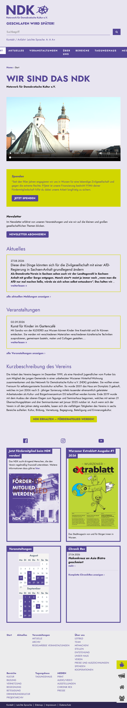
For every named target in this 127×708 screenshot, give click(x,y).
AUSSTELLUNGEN (66, 683)
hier (38, 468)
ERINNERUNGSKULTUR (18, 694)
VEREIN (79, 659)
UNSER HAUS (82, 655)
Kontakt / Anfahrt (16, 39)
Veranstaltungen (43, 50)
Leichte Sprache (36, 39)
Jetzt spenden (25, 198)
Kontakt (9, 705)
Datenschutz (65, 705)
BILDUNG (11, 680)
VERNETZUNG (14, 683)
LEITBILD (79, 638)
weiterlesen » (19, 285)
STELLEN (79, 649)
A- (47, 39)
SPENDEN (80, 666)
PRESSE (61, 690)
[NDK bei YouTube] (101, 441)
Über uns (66, 52)
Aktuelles (16, 50)
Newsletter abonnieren (27, 234)
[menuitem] (16, 52)
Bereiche (82, 50)
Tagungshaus (106, 50)
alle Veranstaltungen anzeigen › (25, 353)
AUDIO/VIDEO (64, 680)
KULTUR (10, 676)
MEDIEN (61, 673)
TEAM (78, 642)
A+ (53, 39)
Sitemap (39, 705)
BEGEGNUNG (14, 687)
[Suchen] (117, 32)
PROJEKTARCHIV (15, 697)
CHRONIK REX (64, 687)
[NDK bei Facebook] (25, 441)
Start (9, 635)
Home (9, 67)
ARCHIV (36, 642)
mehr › (71, 565)
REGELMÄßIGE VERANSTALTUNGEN (50, 645)
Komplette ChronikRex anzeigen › (86, 574)
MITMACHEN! (82, 645)
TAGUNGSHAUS (43, 676)
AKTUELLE (37, 638)
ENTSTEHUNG (82, 652)
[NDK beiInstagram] (63, 441)
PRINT (60, 676)
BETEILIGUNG (14, 690)
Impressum (51, 705)
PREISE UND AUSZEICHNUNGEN (92, 662)
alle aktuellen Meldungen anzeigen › (28, 296)
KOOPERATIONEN (84, 669)
